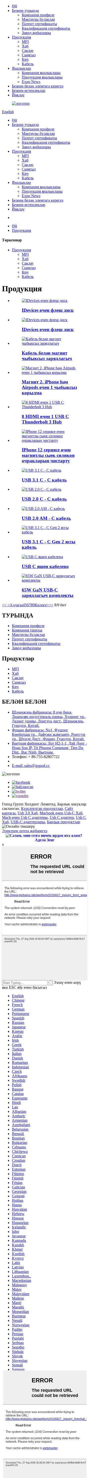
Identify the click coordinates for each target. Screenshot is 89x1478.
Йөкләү (18, 95)
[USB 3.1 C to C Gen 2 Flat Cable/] (49, 532)
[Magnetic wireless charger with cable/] (49, 343)
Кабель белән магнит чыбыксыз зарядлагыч (47, 355)
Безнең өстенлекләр (28, 90)
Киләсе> (42, 605)
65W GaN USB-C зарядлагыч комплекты (47, 592)
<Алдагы (14, 605)
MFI (25, 42)
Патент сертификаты (39, 24)
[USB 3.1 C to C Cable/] (41, 470)
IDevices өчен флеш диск (48, 310)
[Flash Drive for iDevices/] (44, 300)
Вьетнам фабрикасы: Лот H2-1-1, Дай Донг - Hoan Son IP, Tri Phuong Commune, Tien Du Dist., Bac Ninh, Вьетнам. (49, 747)
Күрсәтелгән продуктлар (42, 808)
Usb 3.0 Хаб (28, 813)
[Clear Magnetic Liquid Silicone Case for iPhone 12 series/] (49, 440)
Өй (14, 6)
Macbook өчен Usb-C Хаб (61, 813)
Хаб (25, 46)
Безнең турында (25, 10)
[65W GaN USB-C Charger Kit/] (49, 580)
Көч (25, 59)
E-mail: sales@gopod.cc (31, 765)
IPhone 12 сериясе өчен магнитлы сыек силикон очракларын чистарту (48, 455)
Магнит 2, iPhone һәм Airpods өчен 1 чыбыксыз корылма (49, 387)
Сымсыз (29, 55)
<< (4, 605)
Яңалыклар (21, 68)
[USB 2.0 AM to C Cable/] (43, 509)
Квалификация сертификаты (46, 28)
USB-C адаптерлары (28, 822)
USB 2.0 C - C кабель (44, 499)
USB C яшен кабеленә (45, 566)
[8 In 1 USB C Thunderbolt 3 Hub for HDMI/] (49, 407)
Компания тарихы (27, 630)
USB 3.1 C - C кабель (44, 480)
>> (51, 605)
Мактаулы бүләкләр (38, 19)
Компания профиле (38, 15)
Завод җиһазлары (36, 33)
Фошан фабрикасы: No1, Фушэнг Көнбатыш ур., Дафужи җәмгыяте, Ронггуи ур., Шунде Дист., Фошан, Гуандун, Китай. (48, 734)
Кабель (28, 64)
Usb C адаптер (62, 817)
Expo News (31, 82)
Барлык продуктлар (63, 822)
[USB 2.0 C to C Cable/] (41, 489)
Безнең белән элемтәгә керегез (37, 86)
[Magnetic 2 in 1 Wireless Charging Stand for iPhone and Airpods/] (49, 372)
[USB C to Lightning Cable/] (42, 557)
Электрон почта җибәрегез (24, 831)
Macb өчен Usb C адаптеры (25, 817)
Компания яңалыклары (41, 73)
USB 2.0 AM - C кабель (46, 518)
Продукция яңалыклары (42, 77)
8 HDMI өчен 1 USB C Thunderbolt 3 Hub (45, 419)
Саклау (28, 50)
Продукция (21, 37)
